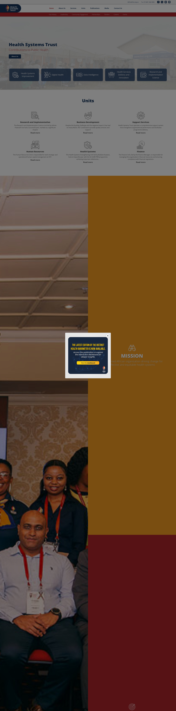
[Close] (107, 335)
